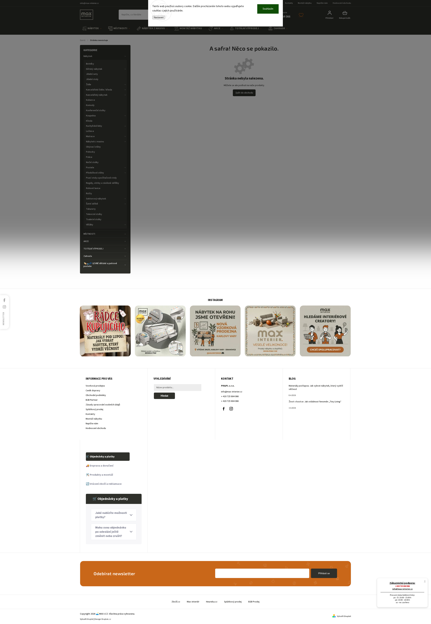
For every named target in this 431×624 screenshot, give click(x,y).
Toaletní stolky (94, 219)
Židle (88, 84)
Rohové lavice (93, 188)
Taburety (91, 209)
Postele (90, 167)
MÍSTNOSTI (89, 234)
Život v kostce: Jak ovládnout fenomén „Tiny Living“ (315, 401)
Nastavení (159, 17)
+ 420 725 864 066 (230, 396)
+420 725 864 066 (402, 586)
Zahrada (88, 256)
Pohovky (90, 152)
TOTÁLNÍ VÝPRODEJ (94, 248)
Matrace (90, 136)
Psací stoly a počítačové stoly (101, 178)
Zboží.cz (176, 601)
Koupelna (91, 115)
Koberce (90, 100)
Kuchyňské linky (94, 126)
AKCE (86, 241)
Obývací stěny (93, 147)
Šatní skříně (92, 203)
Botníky (90, 64)
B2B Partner (92, 400)
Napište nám (322, 3)
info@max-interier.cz (231, 391)
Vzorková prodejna (95, 386)
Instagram (231, 408)
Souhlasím (268, 9)
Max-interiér (193, 601)
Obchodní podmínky (96, 395)
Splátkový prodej (94, 409)
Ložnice (90, 131)
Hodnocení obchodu (342, 3)
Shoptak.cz (106, 619)
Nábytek (88, 56)
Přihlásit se (324, 573)
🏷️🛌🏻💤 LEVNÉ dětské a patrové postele (100, 265)
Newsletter (3, 318)
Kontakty (289, 3)
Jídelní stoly (92, 79)
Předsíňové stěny (95, 172)
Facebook (223, 408)
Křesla (89, 121)
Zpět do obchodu (244, 92)
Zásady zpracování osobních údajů (103, 404)
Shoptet (90, 619)
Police (89, 157)
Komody (90, 105)
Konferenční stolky (95, 110)
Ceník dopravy (93, 390)
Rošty (89, 193)
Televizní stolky (94, 214)
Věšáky (89, 224)
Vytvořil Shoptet (344, 616)
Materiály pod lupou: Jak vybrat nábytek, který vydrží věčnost (316, 387)
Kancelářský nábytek (96, 95)
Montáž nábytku (305, 3)
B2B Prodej (253, 601)
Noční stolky (92, 162)
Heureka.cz (211, 601)
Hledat (164, 395)
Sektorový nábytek (96, 198)
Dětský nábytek (94, 69)
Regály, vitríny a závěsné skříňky (102, 183)
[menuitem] (92, 28)
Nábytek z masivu (95, 141)
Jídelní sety (92, 74)
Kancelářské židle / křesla (99, 89)
